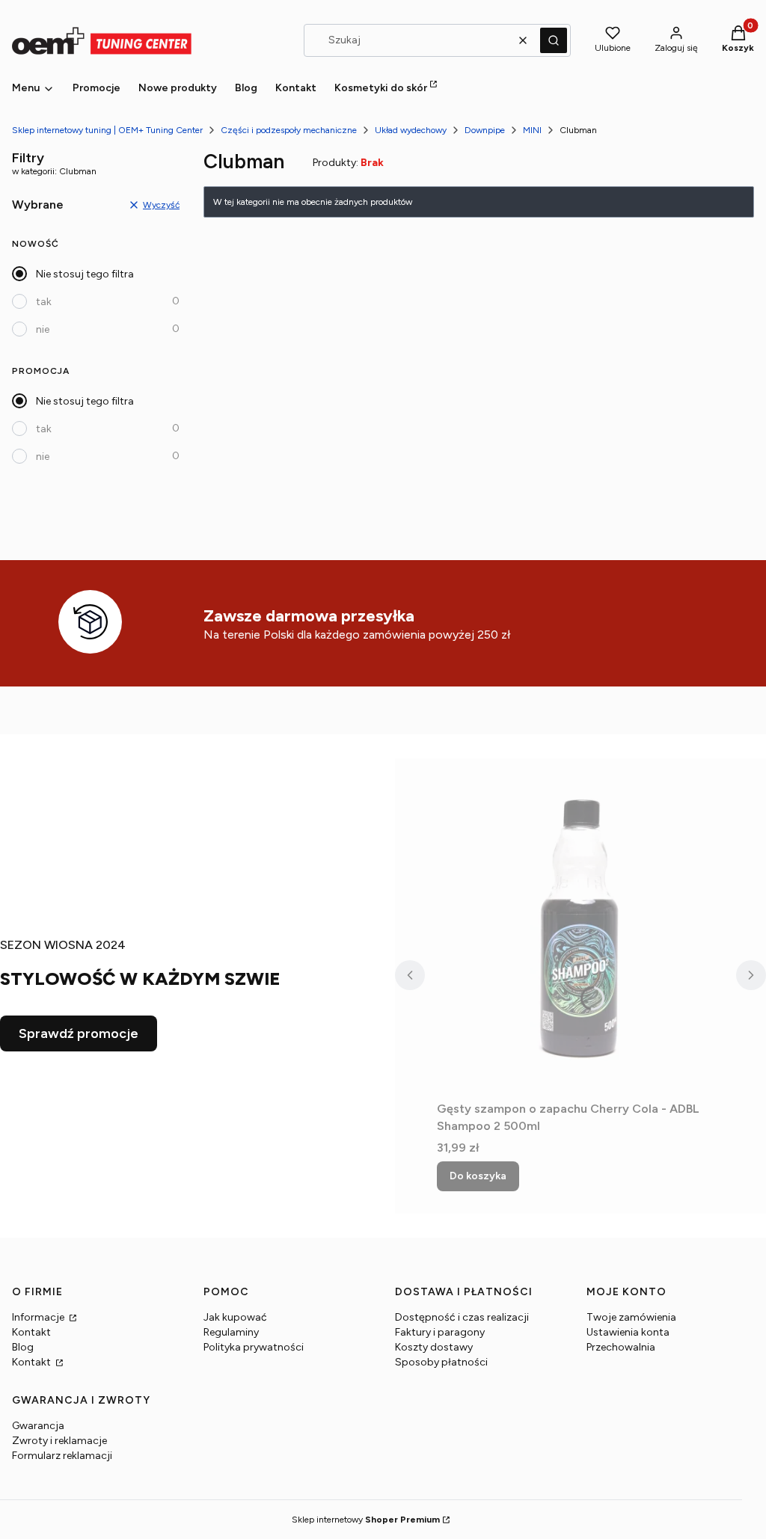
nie (42, 329)
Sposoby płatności (441, 1362)
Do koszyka (478, 1176)
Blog (23, 1347)
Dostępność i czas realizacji (462, 1317)
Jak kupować (235, 1317)
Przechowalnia (620, 1347)
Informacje (39, 1317)
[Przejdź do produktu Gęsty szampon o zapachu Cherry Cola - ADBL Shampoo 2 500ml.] (580, 926)
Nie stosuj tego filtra (85, 274)
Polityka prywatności (253, 1347)
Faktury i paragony (440, 1332)
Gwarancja (38, 1425)
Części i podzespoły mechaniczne (289, 130)
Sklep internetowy (366, 1519)
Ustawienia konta (628, 1332)
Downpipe (485, 130)
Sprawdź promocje (78, 1033)
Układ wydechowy (411, 130)
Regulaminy (231, 1332)
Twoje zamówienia (631, 1317)
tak (44, 301)
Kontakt (31, 1332)
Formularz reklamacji (62, 1455)
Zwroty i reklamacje (59, 1440)
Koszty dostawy (434, 1347)
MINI (532, 130)
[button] (553, 40)
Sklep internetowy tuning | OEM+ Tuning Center (107, 130)
